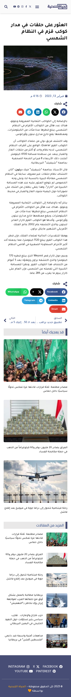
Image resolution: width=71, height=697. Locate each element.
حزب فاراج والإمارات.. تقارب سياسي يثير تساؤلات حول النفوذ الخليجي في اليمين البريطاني (24, 619)
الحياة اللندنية (17, 686)
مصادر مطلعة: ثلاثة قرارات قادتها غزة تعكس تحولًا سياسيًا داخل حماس (24, 538)
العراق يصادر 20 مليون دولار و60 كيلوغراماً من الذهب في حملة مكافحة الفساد (24, 558)
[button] (37, 7)
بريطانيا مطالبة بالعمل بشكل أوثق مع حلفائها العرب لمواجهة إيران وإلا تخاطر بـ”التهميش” (25, 599)
